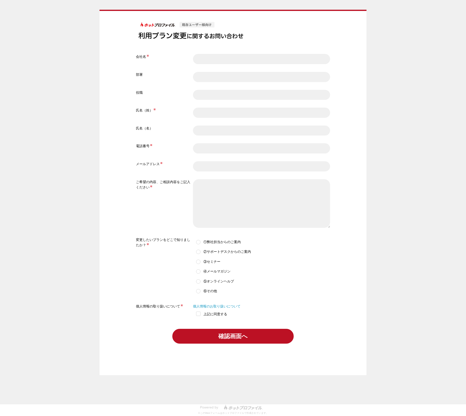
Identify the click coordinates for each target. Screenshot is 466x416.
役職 (139, 92)
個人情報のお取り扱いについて (217, 306)
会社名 (141, 57)
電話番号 (143, 146)
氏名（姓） (144, 110)
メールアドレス (148, 164)
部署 (139, 74)
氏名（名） (144, 128)
